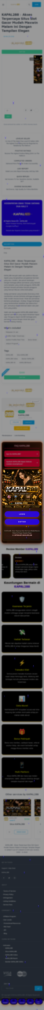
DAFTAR (22, 522)
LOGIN (22, 514)
